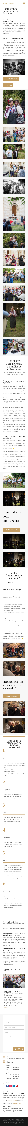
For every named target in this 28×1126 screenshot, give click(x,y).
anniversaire (8, 995)
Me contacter (11, 79)
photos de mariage (11, 1098)
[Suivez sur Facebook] (7, 1086)
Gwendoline (10, 994)
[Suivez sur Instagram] (10, 1086)
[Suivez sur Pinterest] (17, 1086)
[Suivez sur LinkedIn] (14, 1086)
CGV (16, 1122)
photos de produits (17, 1103)
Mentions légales (9, 1122)
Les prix (8, 85)
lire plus (6, 1007)
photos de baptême (12, 1100)
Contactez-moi (11, 530)
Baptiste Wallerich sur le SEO (15, 1124)
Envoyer (19, 1049)
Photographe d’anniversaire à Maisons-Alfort (12, 991)
